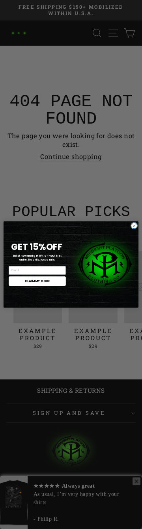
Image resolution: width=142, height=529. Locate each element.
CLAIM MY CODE (37, 281)
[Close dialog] (134, 226)
